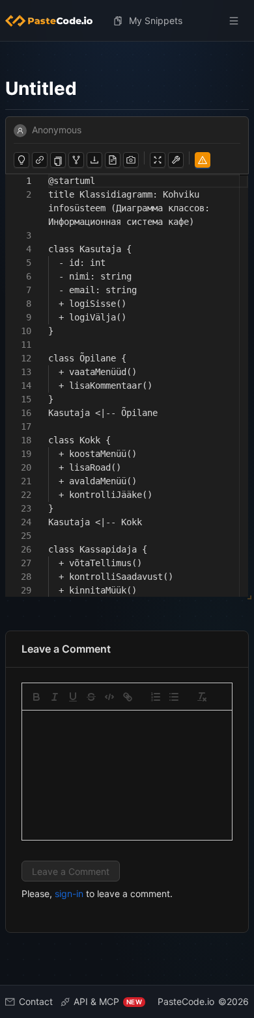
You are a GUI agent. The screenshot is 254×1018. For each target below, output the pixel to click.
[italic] (55, 697)
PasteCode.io (186, 1001)
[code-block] (109, 697)
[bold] (36, 697)
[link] (128, 697)
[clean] (202, 697)
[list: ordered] (156, 697)
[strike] (91, 697)
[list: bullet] (174, 697)
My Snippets (155, 20)
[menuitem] (54, 21)
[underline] (73, 697)
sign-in (69, 893)
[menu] (127, 21)
